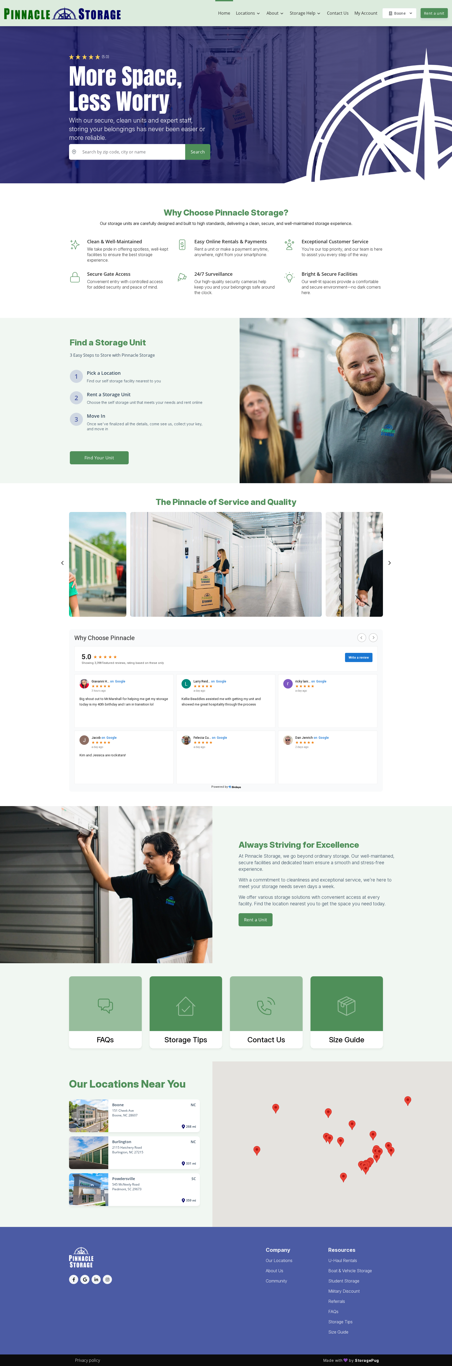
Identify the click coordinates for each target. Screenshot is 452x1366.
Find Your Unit (99, 458)
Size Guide (338, 1332)
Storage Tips (340, 1321)
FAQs (333, 1311)
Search (198, 152)
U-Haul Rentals (342, 1260)
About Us (274, 1270)
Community (276, 1281)
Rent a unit (434, 13)
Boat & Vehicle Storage (350, 1270)
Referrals (336, 1301)
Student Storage (343, 1281)
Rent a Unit (255, 920)
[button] (340, 1142)
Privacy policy (87, 1360)
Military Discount (344, 1291)
